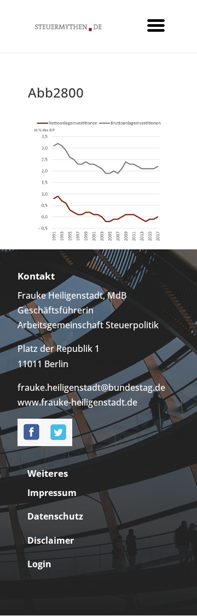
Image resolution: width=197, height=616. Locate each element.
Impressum (52, 493)
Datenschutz (55, 516)
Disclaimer (50, 540)
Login (39, 564)
